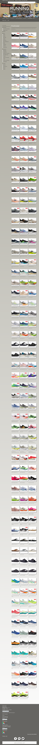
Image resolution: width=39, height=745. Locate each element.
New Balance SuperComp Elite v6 (31, 441)
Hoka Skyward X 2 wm (23, 369)
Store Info (4, 20)
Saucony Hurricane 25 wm (23, 637)
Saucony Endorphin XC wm (32, 616)
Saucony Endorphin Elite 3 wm (15, 596)
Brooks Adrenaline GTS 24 (32, 164)
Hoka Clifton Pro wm (31, 307)
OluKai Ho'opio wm (15, 544)
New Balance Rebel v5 (15, 441)
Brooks (4, 37)
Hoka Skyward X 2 (14, 369)
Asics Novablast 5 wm (15, 153)
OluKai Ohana (22, 544)
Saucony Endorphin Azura (15, 585)
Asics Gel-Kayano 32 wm (23, 101)
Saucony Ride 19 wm (15, 678)
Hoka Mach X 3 (22, 338)
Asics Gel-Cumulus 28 (23, 91)
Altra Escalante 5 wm (15, 50)
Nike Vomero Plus (31, 503)
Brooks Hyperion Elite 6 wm (23, 256)
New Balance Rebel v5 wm (23, 441)
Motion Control (6, 53)
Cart (8, 20)
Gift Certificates (19, 18)
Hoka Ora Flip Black (15, 348)
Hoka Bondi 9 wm (22, 276)
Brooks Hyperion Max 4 (32, 256)
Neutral (4, 50)
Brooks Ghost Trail (22, 225)
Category (4, 49)
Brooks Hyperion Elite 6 (15, 256)
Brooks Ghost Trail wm (31, 225)
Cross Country (6, 57)
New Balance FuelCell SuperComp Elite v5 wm (23, 421)
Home (3, 18)
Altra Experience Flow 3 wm (32, 50)
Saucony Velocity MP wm (24, 698)
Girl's (4, 69)
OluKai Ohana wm (31, 544)
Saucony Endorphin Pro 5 (15, 606)
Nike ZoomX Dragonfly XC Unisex (23, 534)
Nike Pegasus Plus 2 (15, 482)
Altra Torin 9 (13, 81)
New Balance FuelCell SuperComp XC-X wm (15, 431)
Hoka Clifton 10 (14, 297)
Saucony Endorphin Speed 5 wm (15, 616)
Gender (3, 63)
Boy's (4, 67)
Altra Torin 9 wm (22, 81)
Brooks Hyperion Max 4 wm (15, 267)
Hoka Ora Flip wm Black (23, 348)
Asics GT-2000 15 (30, 132)
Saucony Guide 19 (22, 626)
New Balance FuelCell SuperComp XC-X (31, 421)
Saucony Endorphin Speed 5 (31, 606)
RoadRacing (5, 54)
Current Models (6, 28)
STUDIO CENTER (33, 734)
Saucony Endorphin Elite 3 (32, 586)
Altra (4, 34)
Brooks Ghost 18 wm (15, 204)
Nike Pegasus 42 (22, 472)
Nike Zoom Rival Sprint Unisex (23, 524)
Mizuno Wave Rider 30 (31, 369)
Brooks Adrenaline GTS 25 (23, 174)
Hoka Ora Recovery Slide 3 (32, 349)
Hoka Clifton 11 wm (14, 307)
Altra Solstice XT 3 (31, 60)
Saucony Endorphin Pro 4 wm (32, 596)
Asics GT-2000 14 (14, 132)
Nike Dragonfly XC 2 (15, 472)
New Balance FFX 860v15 (32, 400)
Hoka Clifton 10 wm (23, 297)
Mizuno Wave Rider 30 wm (15, 380)
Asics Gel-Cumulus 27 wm (15, 91)
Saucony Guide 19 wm (31, 626)
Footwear (4, 27)
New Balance (6, 41)
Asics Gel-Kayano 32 (15, 101)
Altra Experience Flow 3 (23, 50)
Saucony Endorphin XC (23, 616)
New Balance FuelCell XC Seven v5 (24, 431)
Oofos (4, 45)
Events (24, 18)
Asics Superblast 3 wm (23, 163)
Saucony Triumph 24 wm (32, 688)
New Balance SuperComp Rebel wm (32, 452)
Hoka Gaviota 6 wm (15, 328)
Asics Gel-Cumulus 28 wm (32, 91)
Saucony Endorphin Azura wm (24, 586)
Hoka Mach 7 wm (14, 338)
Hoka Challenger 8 (31, 276)
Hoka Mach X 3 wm (31, 338)
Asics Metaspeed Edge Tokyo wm (32, 143)
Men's (4, 65)
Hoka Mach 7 (30, 328)
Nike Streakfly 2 (22, 482)
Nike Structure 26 (31, 482)
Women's (5, 66)
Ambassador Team (31, 18)
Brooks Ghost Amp (23, 204)
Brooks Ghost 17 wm (23, 194)
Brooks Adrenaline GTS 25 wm (32, 174)
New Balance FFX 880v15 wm (32, 411)
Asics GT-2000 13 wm (31, 122)
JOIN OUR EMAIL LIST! (19, 743)
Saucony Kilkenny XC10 (23, 647)
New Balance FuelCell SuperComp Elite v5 (15, 421)
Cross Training (6, 60)
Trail (4, 58)
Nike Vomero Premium (23, 513)
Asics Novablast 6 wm (31, 153)
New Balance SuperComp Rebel (23, 452)
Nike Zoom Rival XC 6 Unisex (31, 524)
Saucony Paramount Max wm (15, 668)
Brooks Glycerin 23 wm (23, 235)
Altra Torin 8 (22, 70)
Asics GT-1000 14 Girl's (15, 122)
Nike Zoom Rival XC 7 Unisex (15, 534)
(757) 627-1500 (4, 719)
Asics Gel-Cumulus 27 (31, 81)
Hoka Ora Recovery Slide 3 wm (15, 359)
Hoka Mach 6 (22, 328)
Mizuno (4, 40)
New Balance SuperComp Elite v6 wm (15, 452)
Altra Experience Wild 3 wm (23, 61)
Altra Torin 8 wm (30, 70)
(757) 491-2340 (4, 728)
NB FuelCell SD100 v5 (23, 379)
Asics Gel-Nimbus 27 (31, 101)
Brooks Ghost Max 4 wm (15, 225)
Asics (4, 36)
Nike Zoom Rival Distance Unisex (30, 514)
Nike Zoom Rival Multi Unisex (15, 524)
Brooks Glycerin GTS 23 (32, 235)
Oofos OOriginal (22, 575)
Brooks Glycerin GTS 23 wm (15, 246)
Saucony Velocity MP (15, 698)
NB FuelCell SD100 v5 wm (32, 379)
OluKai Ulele (22, 554)
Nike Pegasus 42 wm (31, 472)
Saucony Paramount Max (32, 657)
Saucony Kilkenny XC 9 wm (15, 647)
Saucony (5, 47)
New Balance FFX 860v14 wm (24, 400)
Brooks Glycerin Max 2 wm (31, 246)
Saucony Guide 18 (14, 626)
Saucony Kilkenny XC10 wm (32, 647)
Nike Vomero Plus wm (15, 513)
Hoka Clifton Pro (22, 307)
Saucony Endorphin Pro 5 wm (24, 606)
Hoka (4, 38)
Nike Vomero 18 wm (23, 503)
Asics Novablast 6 (22, 153)
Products (12, 18)
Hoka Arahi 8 (22, 266)
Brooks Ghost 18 (30, 194)
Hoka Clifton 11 (30, 297)
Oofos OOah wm (14, 575)
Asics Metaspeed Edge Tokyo (23, 143)
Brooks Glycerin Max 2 (23, 245)
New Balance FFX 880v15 (24, 410)
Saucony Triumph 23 (15, 688)
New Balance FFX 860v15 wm (15, 411)
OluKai (4, 44)
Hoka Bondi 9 (14, 276)
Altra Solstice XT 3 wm (15, 70)
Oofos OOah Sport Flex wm (32, 565)
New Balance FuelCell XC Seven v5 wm (32, 431)
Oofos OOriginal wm (31, 575)
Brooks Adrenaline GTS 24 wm (15, 174)
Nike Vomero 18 (14, 503)
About (7, 18)
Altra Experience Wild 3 (15, 60)
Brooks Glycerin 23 (14, 235)
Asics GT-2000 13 (22, 122)
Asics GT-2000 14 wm (23, 132)
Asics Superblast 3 (14, 163)
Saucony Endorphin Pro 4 (24, 595)
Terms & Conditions (5, 711)
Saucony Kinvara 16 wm (23, 657)
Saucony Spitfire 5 (23, 678)
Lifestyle (5, 61)
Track (4, 56)
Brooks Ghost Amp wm (32, 204)
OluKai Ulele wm (31, 554)
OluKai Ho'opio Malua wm (31, 534)
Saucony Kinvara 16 (14, 657)
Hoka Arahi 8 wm (31, 266)
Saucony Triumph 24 (23, 688)
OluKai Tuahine (14, 554)
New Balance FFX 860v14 (15, 400)
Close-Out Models (4, 31)
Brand (3, 33)
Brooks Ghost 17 (14, 194)
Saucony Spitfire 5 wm (31, 678)
